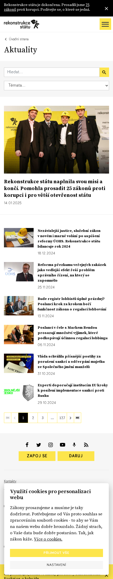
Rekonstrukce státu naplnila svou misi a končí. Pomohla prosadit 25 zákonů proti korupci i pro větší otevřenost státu (54, 188)
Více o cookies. (48, 539)
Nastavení (56, 565)
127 (62, 417)
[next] (70, 418)
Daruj (76, 456)
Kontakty (10, 481)
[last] (77, 418)
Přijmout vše (56, 553)
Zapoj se (37, 456)
